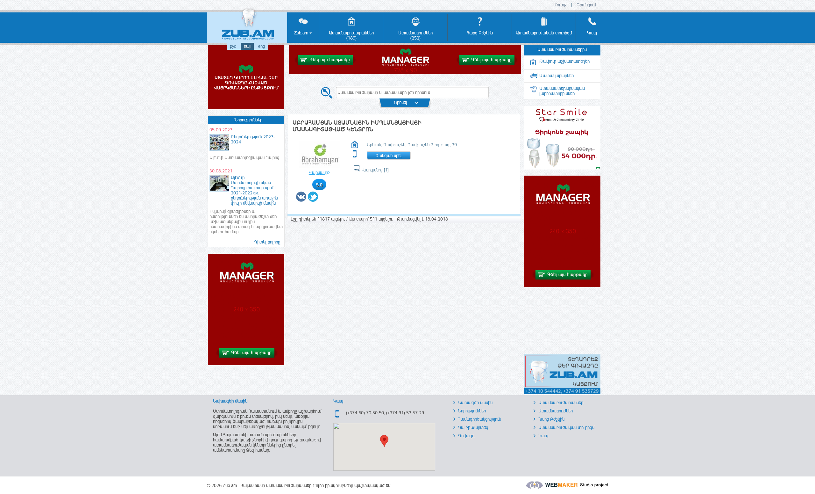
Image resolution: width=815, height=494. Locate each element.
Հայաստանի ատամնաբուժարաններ (276, 485)
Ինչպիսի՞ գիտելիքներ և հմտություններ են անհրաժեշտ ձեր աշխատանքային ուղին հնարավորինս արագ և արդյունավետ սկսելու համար (246, 221)
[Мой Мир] (321, 200)
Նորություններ (248, 119)
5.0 (319, 184)
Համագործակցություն (479, 419)
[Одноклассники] (320, 200)
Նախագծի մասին (475, 402)
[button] (384, 441)
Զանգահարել (388, 155)
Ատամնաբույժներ (555, 410)
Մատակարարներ (556, 75)
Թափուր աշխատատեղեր (564, 61)
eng (261, 46)
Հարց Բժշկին (551, 419)
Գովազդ (466, 435)
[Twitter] (313, 200)
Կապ (543, 435)
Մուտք (560, 4)
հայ (247, 46)
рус (233, 46)
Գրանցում (586, 4)
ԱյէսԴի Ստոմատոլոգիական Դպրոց (244, 157)
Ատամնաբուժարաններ (560, 402)
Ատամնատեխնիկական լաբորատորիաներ (562, 91)
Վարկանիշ (319, 172)
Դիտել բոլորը (267, 241)
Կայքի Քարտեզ (473, 427)
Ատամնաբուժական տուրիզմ (566, 427)
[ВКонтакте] (301, 200)
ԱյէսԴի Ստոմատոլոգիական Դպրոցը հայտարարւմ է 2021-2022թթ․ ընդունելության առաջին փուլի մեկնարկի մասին (254, 190)
